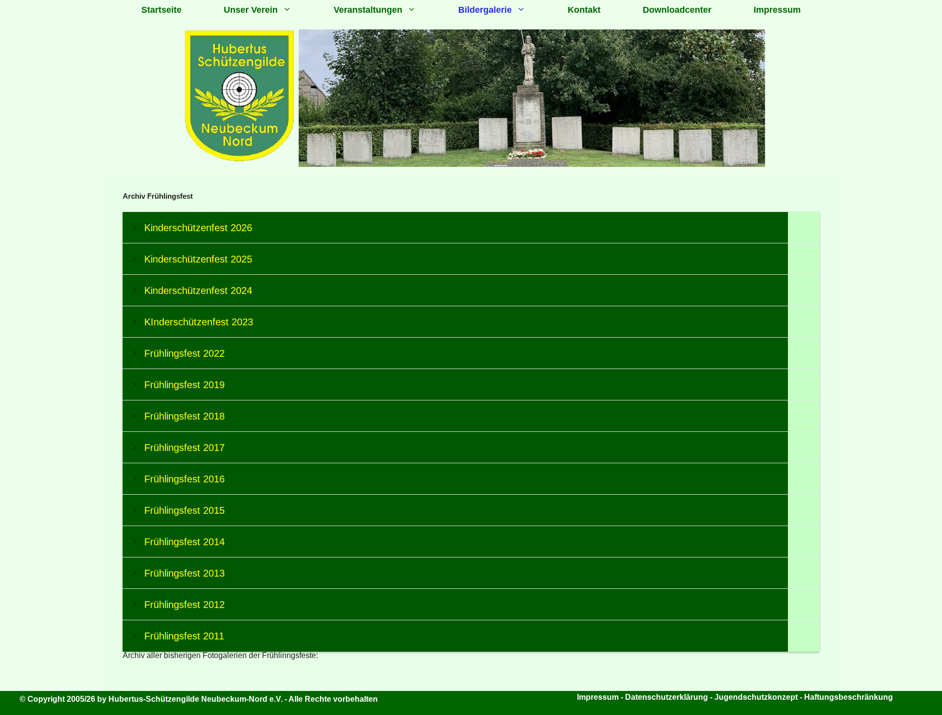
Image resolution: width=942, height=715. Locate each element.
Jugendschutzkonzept (757, 697)
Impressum (777, 10)
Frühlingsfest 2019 (184, 384)
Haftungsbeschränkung (848, 697)
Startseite (161, 10)
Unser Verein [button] (251, 10)
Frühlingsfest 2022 (184, 353)
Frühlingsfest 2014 (184, 541)
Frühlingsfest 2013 (184, 573)
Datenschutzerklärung (666, 697)
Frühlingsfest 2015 (184, 510)
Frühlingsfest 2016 (184, 479)
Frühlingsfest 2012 (184, 604)
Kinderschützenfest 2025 (198, 259)
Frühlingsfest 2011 (184, 636)
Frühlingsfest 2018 (184, 416)
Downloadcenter (677, 10)
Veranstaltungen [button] (368, 10)
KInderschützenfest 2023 (198, 322)
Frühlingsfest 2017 (184, 447)
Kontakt (584, 10)
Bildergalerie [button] (485, 10)
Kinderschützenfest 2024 (198, 290)
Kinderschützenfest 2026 (198, 227)
